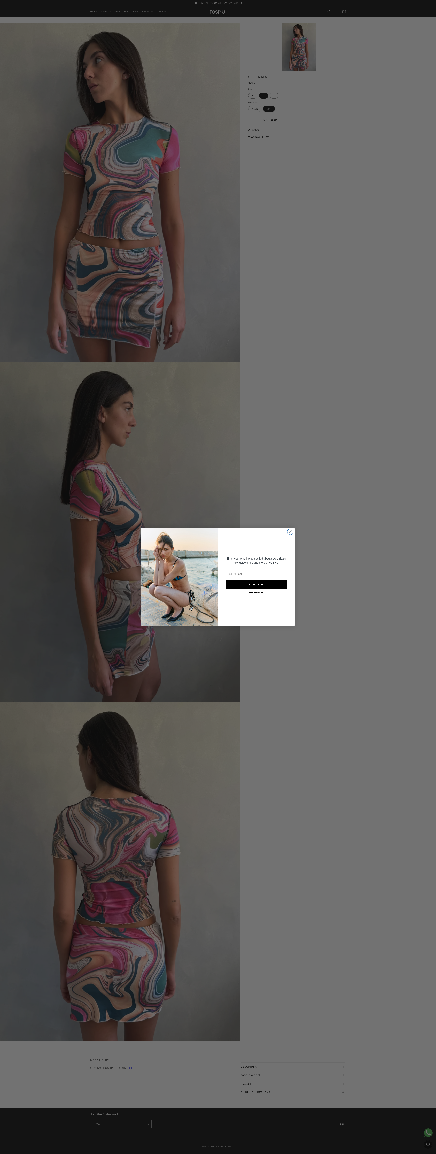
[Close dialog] (290, 532)
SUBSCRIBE (256, 584)
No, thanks (256, 592)
